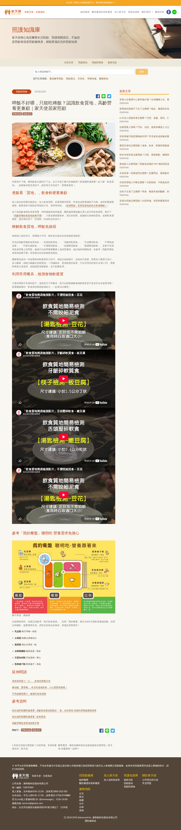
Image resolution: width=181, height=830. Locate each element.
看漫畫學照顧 (56, 78)
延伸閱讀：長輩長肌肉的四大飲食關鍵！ (86, 205)
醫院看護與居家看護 (102, 12)
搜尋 (141, 71)
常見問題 (146, 783)
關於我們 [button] (146, 12)
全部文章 (68, 62)
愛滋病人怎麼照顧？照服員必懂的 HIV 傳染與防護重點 (144, 164)
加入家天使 (120, 12)
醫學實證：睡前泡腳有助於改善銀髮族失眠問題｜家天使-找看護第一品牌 (85, 747)
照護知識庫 (133, 12)
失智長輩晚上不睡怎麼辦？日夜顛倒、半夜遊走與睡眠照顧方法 (144, 182)
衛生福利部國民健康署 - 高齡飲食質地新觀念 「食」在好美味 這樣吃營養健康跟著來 (54, 710)
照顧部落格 (97, 62)
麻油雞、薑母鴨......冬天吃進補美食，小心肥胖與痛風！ (39, 687)
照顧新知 (82, 62)
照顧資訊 (70, 78)
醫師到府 (159, 12)
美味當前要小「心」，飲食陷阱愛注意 (31, 681)
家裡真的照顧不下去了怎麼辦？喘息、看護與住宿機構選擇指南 (144, 109)
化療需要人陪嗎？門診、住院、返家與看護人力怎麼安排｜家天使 (144, 127)
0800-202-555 (60, 791)
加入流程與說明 (112, 780)
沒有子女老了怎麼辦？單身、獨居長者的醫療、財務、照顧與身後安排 (144, 191)
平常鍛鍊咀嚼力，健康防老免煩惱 (29, 694)
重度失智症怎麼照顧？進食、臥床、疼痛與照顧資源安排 (144, 145)
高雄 (81, 810)
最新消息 (112, 62)
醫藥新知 (103, 78)
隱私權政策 (90, 821)
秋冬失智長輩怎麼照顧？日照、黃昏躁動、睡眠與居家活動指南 (144, 155)
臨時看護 (85, 12)
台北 (81, 793)
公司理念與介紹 (150, 780)
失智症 (81, 78)
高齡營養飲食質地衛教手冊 (27, 215)
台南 (81, 807)
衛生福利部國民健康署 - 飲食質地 (29, 717)
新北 (81, 797)
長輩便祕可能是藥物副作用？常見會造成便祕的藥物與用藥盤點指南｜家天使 (144, 136)
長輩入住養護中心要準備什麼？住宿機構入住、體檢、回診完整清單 (144, 99)
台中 (81, 803)
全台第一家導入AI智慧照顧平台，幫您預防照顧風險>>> (90, 2)
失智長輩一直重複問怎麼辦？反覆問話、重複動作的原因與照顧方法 (144, 173)
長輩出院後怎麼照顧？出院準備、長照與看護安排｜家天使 (34, 747)
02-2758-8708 (60, 795)
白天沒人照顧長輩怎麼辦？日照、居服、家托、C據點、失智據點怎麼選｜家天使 (144, 118)
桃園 (81, 800)
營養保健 (91, 78)
